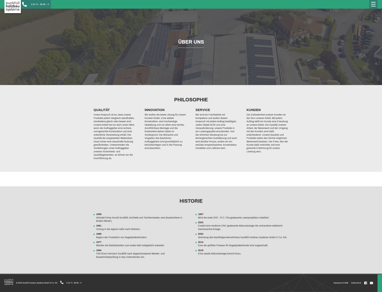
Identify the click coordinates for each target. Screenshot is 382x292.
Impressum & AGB (341, 283)
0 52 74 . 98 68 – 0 (73, 283)
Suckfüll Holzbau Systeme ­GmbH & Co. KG (12, 6)
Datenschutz (356, 283)
